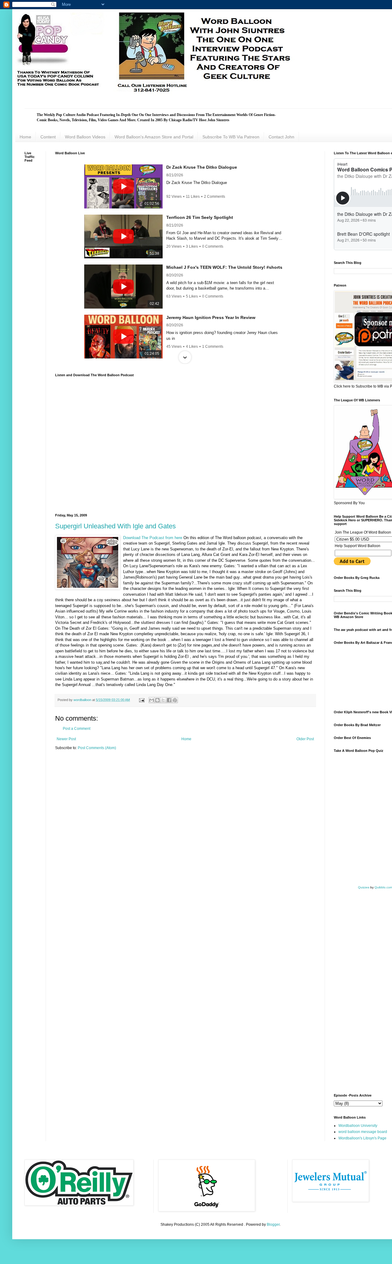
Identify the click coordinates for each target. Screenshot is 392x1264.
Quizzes (363, 887)
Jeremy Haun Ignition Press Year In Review (210, 317)
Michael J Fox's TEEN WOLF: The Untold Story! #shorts (224, 267)
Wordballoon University (357, 1125)
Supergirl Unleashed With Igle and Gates (115, 526)
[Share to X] (163, 700)
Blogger (273, 1224)
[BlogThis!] (157, 700)
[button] (185, 165)
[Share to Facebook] (169, 700)
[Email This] (152, 700)
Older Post (305, 739)
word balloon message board (362, 1132)
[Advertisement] (361, 677)
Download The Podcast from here (153, 537)
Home (25, 136)
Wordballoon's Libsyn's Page (362, 1138)
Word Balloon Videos (85, 136)
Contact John (281, 136)
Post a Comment (76, 728)
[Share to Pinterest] (175, 700)
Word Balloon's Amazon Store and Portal (154, 136)
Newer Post (66, 739)
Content (48, 136)
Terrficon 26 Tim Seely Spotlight (199, 217)
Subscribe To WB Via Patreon (230, 136)
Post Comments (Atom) (97, 748)
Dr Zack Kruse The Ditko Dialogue (201, 167)
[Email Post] (141, 700)
